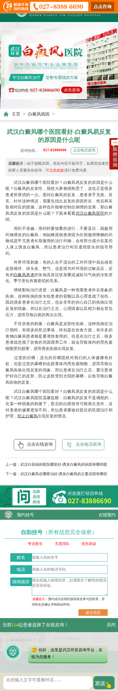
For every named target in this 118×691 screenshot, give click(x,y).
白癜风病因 (39, 113)
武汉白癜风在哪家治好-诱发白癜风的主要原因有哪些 (63, 474)
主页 (16, 113)
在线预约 (107, 514)
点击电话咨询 (84, 150)
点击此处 (56, 170)
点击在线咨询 (40, 444)
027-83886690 (54, 150)
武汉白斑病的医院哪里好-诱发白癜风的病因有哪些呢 (63, 465)
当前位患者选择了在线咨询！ (35, 624)
